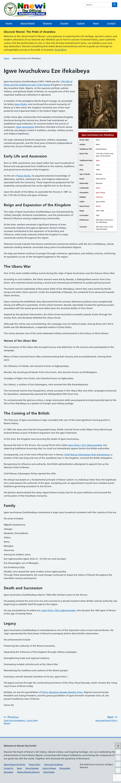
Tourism (64, 23)
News (96, 23)
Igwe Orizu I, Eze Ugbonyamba (84, 445)
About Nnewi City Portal (14, 764)
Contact (111, 23)
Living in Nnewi (49, 768)
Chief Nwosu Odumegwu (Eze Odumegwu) (87, 454)
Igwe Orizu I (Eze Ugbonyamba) (58, 610)
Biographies (65, 768)
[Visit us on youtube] (118, 770)
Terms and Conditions (53, 764)
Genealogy (8, 772)
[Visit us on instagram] (118, 764)
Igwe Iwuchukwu (25, 127)
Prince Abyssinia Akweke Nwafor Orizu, (62, 692)
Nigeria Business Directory (28, 772)
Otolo (98, 188)
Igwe (98, 160)
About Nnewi (27, 23)
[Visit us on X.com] (118, 758)
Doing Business (32, 768)
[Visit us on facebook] (118, 752)
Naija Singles (48, 772)
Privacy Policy (34, 764)
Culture (81, 23)
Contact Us (8, 768)
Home (9, 23)
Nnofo (98, 206)
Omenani (99, 197)
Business (47, 23)
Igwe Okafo (20, 104)
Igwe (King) (100, 192)
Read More (61, 49)
